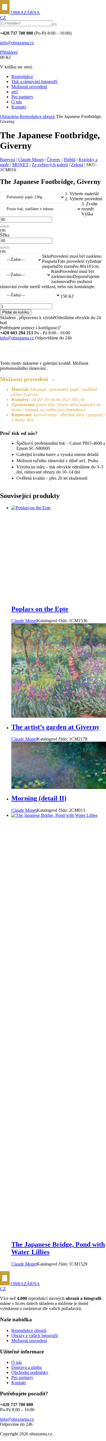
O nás (16, 101)
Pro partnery (22, 96)
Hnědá (69, 159)
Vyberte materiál (82, 193)
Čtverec (53, 159)
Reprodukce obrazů (37, 116)
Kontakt (18, 106)
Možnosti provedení (29, 86)
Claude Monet (31, 159)
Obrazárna (9, 116)
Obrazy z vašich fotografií (34, 1335)
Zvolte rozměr (89, 206)
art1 (14, 91)
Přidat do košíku (15, 312)
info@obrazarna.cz (17, 42)
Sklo (46, 256)
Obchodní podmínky (29, 1372)
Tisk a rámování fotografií (34, 81)
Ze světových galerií (50, 164)
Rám (55, 271)
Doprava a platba (26, 1367)
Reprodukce (22, 76)
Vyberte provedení (83, 198)
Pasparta (49, 261)
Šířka (4, 235)
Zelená (77, 164)
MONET (20, 164)
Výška (87, 214)
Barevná (7, 159)
